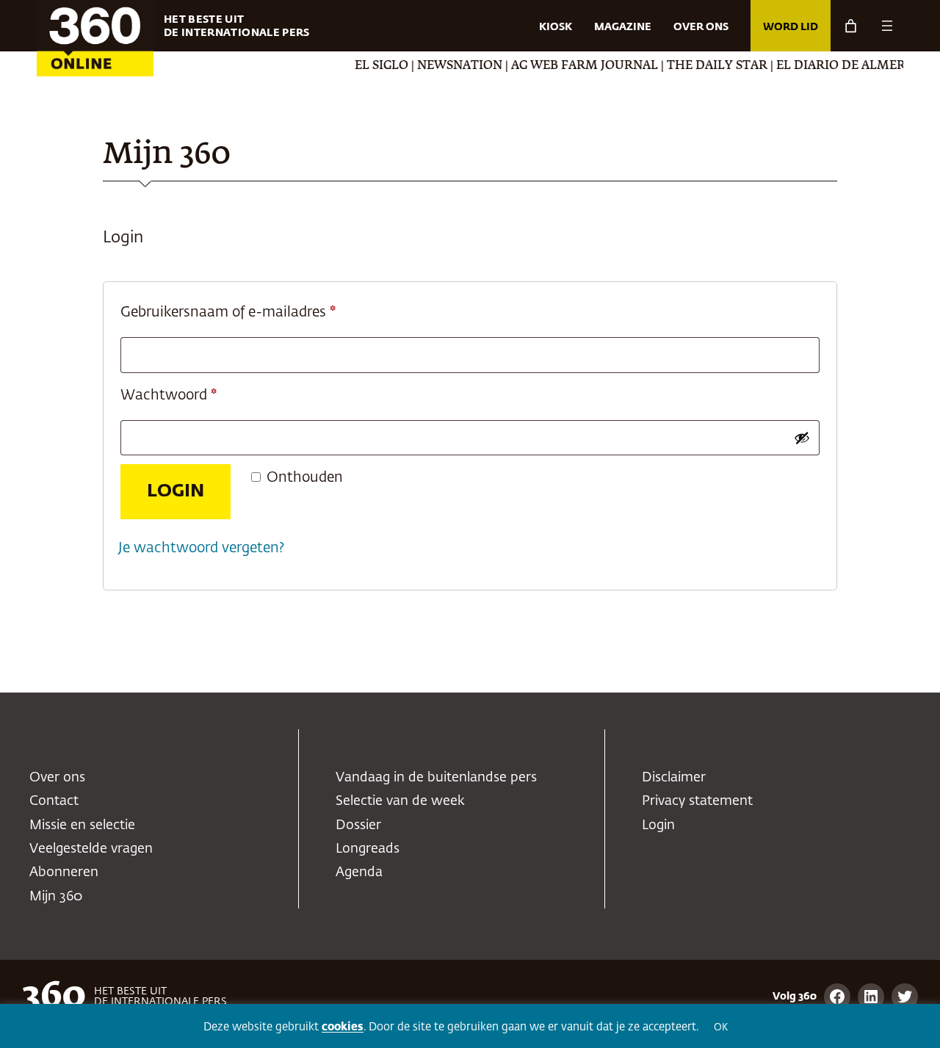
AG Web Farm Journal (569, 66)
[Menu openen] (887, 26)
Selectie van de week (400, 801)
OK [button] (721, 1028)
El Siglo (367, 66)
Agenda (359, 872)
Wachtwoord (190, 395)
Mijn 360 (55, 896)
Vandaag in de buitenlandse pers (436, 777)
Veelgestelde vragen (91, 849)
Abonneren (63, 872)
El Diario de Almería (832, 66)
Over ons (57, 777)
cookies (343, 1027)
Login (175, 491)
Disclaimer (674, 777)
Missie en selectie (82, 825)
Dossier (358, 825)
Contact (54, 801)
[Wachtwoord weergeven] (802, 438)
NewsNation (445, 66)
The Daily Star (702, 66)
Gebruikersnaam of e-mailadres (250, 312)
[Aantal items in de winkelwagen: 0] (850, 26)
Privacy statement (697, 801)
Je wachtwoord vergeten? (201, 548)
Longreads (368, 849)
